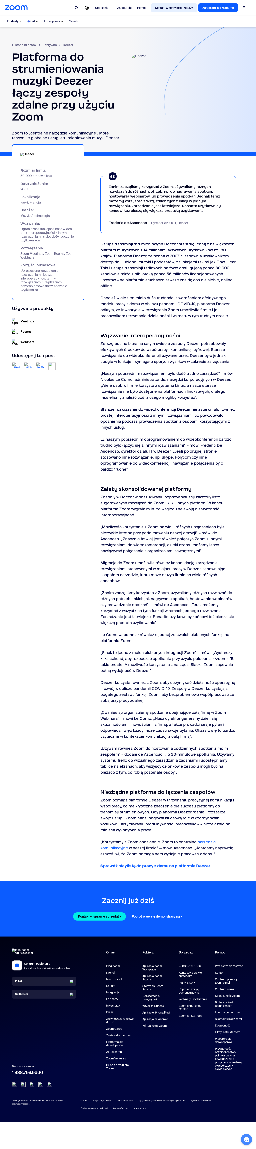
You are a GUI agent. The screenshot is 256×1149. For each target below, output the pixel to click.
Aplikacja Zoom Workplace (152, 967)
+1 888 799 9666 (190, 966)
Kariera (110, 986)
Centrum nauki (224, 989)
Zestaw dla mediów (118, 1035)
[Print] (52, 366)
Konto (219, 972)
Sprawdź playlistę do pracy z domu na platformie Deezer (155, 865)
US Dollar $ (21, 994)
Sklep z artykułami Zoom (117, 1066)
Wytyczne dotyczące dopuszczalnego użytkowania (162, 1100)
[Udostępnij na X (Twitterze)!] (40, 366)
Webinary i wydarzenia (193, 999)
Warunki (83, 1100)
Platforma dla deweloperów (114, 1043)
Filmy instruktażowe (227, 1032)
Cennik (73, 21)
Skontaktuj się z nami (228, 1019)
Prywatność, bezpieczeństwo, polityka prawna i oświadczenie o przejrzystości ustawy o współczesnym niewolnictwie (228, 1059)
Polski (18, 981)
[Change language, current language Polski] (87, 8)
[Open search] (76, 8)
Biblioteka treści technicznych (225, 1004)
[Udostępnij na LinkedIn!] (16, 366)
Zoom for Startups (190, 1016)
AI (33, 21)
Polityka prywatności (102, 1100)
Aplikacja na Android (155, 1019)
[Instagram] (49, 1084)
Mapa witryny (140, 1108)
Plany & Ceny (187, 982)
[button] (246, 1139)
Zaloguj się (124, 8)
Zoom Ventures (116, 1058)
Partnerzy (112, 999)
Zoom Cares (114, 1028)
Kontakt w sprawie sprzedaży (174, 8)
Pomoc (141, 8)
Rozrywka (49, 45)
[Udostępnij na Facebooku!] (28, 366)
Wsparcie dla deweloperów (223, 1040)
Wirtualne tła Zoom (154, 1025)
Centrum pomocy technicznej (226, 980)
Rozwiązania (52, 21)
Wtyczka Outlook (153, 1006)
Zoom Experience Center (190, 1007)
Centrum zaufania (125, 1100)
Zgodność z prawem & (201, 1100)
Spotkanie (101, 8)
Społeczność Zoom (227, 996)
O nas (110, 952)
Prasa (110, 1012)
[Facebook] (40, 1084)
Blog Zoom (113, 966)
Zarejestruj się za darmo (218, 8)
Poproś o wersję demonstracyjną (157, 916)
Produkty (12, 21)
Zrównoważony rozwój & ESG (120, 1020)
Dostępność (222, 1025)
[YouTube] (32, 1084)
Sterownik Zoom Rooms (152, 987)
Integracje (112, 992)
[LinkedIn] (14, 1084)
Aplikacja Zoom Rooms (152, 977)
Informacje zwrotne (227, 1012)
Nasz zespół (114, 979)
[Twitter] (23, 1084)
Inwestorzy (113, 1005)
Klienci (110, 972)
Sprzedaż (186, 952)
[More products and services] (244, 8)
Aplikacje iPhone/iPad (156, 1012)
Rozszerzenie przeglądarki (151, 997)
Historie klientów (24, 45)
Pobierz (148, 952)
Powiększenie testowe (229, 966)
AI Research (114, 1052)
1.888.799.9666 (27, 1072)
